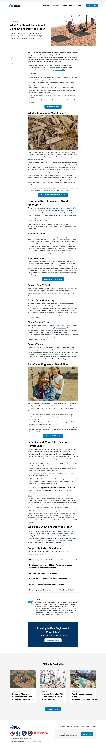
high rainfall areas (61, 328)
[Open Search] (90, 1)
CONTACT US (94, 1)
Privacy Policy (23, 741)
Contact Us (80, 5)
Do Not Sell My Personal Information (34, 741)
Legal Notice (17, 741)
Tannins (30, 496)
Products (64, 6)
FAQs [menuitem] (68, 726)
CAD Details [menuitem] (62, 726)
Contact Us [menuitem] (93, 726)
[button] (53, 559)
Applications (56, 6)
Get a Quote (92, 6)
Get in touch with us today (63, 540)
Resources (72, 6)
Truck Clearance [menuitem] (85, 726)
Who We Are (46, 5)
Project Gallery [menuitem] (75, 726)
